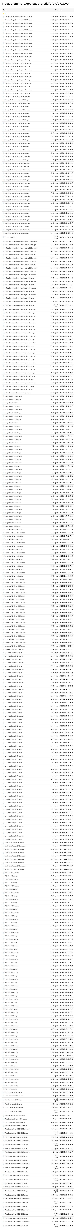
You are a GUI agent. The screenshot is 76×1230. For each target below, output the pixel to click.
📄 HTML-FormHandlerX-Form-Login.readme (18, 389)
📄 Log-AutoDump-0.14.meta (12, 742)
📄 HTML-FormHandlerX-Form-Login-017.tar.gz (18, 386)
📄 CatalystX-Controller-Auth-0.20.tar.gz (16, 220)
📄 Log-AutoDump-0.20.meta (12, 802)
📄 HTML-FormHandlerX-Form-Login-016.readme (19, 376)
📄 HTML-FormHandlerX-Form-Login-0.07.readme (19, 316)
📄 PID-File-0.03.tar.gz (10, 889)
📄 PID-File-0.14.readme (11, 959)
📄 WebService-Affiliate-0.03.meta (14, 1115)
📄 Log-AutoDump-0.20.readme (13, 806)
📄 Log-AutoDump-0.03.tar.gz (12, 666)
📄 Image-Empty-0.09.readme (12, 449)
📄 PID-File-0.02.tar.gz (10, 882)
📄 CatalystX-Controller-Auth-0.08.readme (16, 143)
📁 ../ (4, 13)
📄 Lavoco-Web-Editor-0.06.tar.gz (14, 636)
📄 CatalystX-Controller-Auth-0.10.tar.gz (16, 160)
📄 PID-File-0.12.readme (11, 946)
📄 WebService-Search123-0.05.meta (15, 1172)
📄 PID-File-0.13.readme (11, 952)
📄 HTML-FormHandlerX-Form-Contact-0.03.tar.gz (19, 261)
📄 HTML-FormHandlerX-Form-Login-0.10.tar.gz (18, 339)
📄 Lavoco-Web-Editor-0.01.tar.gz (14, 586)
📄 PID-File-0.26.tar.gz (10, 1036)
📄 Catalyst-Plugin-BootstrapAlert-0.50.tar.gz (17, 53)
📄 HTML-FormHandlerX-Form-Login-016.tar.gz (18, 379)
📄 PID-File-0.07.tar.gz (10, 916)
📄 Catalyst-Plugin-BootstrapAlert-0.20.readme (18, 20)
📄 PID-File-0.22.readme (11, 1006)
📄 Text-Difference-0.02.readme (13, 1107)
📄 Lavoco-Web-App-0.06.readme (14, 573)
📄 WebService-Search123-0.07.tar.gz (15, 1202)
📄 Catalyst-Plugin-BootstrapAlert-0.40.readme (18, 40)
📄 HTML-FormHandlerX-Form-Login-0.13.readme (19, 356)
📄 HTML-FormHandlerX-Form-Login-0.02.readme (19, 281)
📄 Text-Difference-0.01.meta (12, 1092)
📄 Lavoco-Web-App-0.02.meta (13, 539)
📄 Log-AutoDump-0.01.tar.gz (12, 653)
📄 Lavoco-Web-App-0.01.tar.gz (13, 536)
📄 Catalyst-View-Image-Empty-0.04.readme (17, 76)
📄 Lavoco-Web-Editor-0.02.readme (14, 593)
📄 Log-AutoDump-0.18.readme (13, 786)
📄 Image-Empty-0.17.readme (12, 503)
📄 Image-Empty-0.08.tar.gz (12, 446)
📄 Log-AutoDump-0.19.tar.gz (12, 799)
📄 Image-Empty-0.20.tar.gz (12, 526)
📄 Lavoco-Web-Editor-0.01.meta (13, 579)
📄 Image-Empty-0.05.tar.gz (12, 426)
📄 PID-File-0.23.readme (11, 1012)
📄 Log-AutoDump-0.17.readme (13, 776)
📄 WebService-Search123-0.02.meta (15, 1137)
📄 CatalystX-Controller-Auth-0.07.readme (16, 136)
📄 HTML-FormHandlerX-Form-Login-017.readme (19, 383)
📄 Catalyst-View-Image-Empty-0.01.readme (17, 56)
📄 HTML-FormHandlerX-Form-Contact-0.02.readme (20, 248)
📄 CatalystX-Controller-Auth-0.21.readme (16, 223)
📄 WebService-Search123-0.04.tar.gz (15, 1168)
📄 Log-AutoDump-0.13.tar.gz (12, 739)
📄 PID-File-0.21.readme (11, 999)
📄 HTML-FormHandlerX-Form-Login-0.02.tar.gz (18, 284)
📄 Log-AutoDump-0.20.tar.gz (12, 809)
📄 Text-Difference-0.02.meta (12, 1104)
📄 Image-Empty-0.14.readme (12, 483)
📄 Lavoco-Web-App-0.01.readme (14, 533)
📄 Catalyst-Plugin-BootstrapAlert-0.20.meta (17, 16)
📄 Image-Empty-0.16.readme (12, 496)
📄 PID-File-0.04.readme (11, 892)
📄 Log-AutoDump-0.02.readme (13, 656)
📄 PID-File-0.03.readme (11, 886)
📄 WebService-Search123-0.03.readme (16, 1152)
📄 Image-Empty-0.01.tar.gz (12, 399)
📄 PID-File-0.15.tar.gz (10, 969)
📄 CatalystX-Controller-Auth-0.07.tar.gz (16, 140)
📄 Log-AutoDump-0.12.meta (12, 723)
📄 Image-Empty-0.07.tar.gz (12, 439)
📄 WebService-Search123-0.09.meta (15, 1218)
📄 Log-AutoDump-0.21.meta (12, 812)
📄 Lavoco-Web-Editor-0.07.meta (13, 639)
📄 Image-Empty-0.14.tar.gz (12, 486)
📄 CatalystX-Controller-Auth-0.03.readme (16, 110)
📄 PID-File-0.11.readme (11, 939)
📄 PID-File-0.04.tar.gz (10, 896)
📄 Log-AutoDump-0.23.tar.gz (12, 839)
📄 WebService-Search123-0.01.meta (15, 1125)
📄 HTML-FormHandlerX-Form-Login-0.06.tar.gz (18, 313)
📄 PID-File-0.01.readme (11, 872)
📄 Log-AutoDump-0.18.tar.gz (12, 789)
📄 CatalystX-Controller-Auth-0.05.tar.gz (16, 126)
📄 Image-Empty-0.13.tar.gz (12, 479)
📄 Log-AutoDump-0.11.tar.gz (12, 719)
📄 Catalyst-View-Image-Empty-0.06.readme (17, 90)
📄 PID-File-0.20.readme (11, 992)
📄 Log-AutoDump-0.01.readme (13, 649)
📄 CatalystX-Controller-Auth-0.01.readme (16, 96)
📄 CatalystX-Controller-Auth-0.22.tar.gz (16, 233)
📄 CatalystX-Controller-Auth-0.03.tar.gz (16, 113)
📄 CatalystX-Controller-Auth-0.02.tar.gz (16, 106)
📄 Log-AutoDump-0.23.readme (13, 836)
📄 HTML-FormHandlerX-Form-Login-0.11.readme (19, 343)
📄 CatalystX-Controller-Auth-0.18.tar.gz (16, 206)
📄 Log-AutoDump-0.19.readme (13, 796)
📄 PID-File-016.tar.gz (10, 1089)
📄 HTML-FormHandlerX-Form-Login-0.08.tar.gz (18, 326)
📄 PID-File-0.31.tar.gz (10, 1072)
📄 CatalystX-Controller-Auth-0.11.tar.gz (16, 166)
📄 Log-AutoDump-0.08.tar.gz (12, 699)
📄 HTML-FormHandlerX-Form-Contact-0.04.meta (19, 265)
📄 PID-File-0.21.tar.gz (10, 1002)
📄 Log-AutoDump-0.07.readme (13, 689)
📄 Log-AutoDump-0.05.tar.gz (12, 679)
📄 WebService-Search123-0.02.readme (16, 1140)
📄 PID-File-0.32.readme (11, 1079)
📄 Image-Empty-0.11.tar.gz (12, 466)
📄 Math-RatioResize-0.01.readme (14, 846)
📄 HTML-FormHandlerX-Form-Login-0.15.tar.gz (18, 373)
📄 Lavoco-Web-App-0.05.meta (13, 559)
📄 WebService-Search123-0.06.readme (16, 1187)
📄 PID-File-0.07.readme (11, 912)
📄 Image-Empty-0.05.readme (12, 423)
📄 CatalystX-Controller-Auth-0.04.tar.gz (16, 120)
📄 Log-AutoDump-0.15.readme (13, 756)
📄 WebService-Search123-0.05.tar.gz (15, 1179)
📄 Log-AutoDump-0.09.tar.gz (12, 709)
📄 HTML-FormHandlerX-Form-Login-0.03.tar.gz (18, 291)
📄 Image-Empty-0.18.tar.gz (12, 513)
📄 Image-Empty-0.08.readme (12, 443)
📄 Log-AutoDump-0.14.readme (13, 746)
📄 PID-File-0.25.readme (11, 1026)
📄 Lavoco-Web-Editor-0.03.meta (13, 599)
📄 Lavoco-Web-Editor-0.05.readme (14, 623)
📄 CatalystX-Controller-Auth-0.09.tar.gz (16, 153)
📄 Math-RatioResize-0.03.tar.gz (13, 869)
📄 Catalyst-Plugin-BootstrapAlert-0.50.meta (17, 46)
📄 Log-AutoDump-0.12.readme (13, 726)
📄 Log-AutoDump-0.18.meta (12, 782)
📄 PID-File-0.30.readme (11, 1059)
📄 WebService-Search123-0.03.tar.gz (15, 1156)
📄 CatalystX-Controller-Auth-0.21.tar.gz (16, 226)
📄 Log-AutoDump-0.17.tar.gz (12, 779)
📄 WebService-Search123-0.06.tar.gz (15, 1191)
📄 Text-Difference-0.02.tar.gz (12, 1111)
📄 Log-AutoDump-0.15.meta (12, 752)
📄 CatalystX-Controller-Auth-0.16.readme (16, 190)
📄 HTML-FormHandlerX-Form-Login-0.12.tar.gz (18, 353)
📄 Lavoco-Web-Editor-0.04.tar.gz (14, 616)
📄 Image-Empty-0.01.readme (12, 396)
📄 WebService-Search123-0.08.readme (16, 1210)
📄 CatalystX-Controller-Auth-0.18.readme (16, 203)
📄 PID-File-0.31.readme (11, 1069)
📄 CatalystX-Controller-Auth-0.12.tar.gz (16, 173)
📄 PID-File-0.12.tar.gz (10, 949)
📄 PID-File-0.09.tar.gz (10, 929)
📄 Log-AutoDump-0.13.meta (12, 733)
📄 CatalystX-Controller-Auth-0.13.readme (16, 176)
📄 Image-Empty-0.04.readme (12, 416)
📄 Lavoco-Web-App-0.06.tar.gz (13, 576)
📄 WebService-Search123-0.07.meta (15, 1195)
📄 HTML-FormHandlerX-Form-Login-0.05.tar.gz (18, 305)
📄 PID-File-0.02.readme (11, 879)
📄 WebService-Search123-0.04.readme (16, 1163)
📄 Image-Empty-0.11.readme (12, 463)
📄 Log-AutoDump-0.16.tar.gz (12, 769)
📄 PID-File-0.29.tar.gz (10, 1056)
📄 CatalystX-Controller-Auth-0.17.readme (16, 196)
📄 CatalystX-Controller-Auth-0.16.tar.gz (16, 193)
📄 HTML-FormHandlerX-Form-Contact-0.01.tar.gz (19, 245)
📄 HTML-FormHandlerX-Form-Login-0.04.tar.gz (18, 298)
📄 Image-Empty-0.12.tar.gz (12, 473)
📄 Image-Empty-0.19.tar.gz (12, 519)
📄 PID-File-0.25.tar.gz (10, 1029)
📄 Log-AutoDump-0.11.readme (13, 716)
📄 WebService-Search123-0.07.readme (16, 1198)
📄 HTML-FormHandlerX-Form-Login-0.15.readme (19, 369)
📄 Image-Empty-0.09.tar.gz (12, 453)
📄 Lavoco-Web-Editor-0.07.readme (14, 643)
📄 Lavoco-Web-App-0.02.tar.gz (13, 546)
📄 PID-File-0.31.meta (10, 1066)
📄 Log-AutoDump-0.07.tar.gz (12, 693)
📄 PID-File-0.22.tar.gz (10, 1009)
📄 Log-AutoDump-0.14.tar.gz (12, 749)
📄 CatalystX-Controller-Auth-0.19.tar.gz (16, 213)
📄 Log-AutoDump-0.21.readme (13, 816)
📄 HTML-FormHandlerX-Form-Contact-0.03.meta (19, 255)
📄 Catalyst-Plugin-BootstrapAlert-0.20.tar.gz (17, 23)
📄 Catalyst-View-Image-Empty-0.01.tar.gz (16, 60)
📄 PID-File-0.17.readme (11, 972)
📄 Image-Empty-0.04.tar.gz (12, 419)
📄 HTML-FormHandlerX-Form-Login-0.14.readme (19, 363)
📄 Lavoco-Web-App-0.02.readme (14, 543)
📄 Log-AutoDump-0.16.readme (13, 766)
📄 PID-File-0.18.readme (11, 979)
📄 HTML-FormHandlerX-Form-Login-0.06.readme (19, 309)
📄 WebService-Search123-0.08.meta (15, 1206)
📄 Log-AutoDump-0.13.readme (13, 736)
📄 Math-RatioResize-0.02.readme (14, 856)
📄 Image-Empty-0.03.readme (12, 409)
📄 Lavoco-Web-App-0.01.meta (13, 529)
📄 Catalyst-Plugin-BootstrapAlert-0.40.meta (17, 36)
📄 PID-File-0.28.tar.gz (10, 1049)
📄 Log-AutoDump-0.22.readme (13, 826)
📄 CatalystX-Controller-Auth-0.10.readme (16, 156)
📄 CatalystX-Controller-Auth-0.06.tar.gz (16, 133)
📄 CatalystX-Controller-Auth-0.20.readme (16, 216)
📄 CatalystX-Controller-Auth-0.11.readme (16, 163)
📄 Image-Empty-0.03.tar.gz (12, 413)
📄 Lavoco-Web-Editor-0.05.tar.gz (14, 626)
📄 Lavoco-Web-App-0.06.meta (13, 569)
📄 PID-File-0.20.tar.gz (10, 996)
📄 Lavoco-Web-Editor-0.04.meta (13, 609)
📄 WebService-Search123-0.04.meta (15, 1160)
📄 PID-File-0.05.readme (11, 899)
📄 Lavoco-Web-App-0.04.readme (14, 553)
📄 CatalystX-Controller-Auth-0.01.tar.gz (16, 100)
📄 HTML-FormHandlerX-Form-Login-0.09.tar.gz (18, 333)
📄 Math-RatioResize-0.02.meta (13, 852)
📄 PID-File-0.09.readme (11, 926)
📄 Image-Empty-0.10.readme (12, 456)
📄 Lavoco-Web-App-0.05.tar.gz (13, 566)
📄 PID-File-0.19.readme (11, 986)
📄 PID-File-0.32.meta (10, 1076)
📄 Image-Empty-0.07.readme (12, 436)
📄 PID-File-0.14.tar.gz (10, 962)
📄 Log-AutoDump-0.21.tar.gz (12, 819)
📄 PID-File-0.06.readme (11, 906)
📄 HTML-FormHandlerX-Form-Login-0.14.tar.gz (18, 366)
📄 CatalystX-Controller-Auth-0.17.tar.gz (16, 200)
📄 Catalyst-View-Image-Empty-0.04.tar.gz (16, 80)
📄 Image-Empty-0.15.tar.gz (12, 493)
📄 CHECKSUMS (9, 237)
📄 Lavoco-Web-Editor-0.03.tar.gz (14, 606)
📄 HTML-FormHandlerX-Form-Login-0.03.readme (19, 288)
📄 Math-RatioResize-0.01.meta (13, 842)
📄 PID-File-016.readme (11, 1086)
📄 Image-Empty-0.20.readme (12, 523)
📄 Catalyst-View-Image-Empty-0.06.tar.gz (16, 93)
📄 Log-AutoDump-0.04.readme (13, 669)
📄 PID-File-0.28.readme (11, 1046)
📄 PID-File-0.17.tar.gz (10, 976)
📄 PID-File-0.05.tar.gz (10, 902)
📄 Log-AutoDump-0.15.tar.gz (12, 759)
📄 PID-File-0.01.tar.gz (10, 876)
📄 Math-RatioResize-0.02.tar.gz (13, 859)
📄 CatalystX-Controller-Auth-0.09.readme (16, 150)
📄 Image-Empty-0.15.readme (12, 489)
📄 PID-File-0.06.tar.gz (10, 909)
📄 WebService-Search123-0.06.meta (15, 1183)
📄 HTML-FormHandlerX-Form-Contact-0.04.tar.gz (19, 271)
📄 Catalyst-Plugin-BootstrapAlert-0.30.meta (17, 26)
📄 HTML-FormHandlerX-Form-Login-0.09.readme (19, 329)
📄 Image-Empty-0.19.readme (12, 516)
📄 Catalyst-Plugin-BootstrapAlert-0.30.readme (18, 30)
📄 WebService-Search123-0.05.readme (16, 1175)
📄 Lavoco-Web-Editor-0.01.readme (14, 583)
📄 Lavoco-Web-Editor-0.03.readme (14, 603)
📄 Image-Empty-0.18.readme (12, 509)
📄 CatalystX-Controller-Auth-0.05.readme (16, 123)
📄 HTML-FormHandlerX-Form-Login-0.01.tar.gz (18, 278)
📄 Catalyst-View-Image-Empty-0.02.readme (17, 63)
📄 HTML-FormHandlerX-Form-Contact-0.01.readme (20, 241)
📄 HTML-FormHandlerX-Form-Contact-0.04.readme (20, 268)
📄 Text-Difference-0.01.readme (13, 1096)
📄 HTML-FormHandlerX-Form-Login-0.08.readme (19, 323)
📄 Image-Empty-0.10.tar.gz (12, 459)
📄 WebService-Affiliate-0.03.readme (15, 1119)
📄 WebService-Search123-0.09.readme (16, 1221)
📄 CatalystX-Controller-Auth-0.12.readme (16, 170)
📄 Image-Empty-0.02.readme (12, 403)
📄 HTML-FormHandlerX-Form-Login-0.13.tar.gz (18, 359)
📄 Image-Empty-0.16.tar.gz (12, 499)
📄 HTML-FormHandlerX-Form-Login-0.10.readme (19, 336)
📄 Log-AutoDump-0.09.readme (13, 706)
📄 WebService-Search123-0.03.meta (15, 1149)
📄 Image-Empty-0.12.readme (12, 469)
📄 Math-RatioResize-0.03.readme (14, 866)
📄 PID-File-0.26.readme (11, 1032)
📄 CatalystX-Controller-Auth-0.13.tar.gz (16, 180)
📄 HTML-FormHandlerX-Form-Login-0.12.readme (19, 349)
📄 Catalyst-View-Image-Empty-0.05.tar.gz (16, 86)
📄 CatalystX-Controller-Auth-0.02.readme (16, 103)
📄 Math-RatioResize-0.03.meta (13, 862)
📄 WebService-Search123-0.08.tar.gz (15, 1214)
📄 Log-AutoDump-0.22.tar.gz (12, 829)
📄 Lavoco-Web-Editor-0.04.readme (14, 613)
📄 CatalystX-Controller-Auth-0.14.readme (16, 183)
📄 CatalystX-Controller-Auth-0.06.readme (16, 130)
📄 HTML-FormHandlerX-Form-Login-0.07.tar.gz (18, 319)
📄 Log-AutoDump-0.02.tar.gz (12, 659)
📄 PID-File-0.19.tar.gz (10, 989)
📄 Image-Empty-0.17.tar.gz (12, 506)
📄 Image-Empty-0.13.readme (12, 476)
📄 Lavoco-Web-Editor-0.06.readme (14, 633)
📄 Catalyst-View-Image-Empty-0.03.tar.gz (16, 73)
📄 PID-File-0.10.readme (11, 932)
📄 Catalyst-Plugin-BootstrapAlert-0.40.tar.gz (17, 43)
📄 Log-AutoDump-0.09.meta (12, 703)
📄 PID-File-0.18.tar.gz (10, 982)
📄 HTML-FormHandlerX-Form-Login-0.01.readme (19, 275)
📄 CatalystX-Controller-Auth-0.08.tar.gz (16, 146)
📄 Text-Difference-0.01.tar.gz (12, 1100)
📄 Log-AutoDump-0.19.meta (12, 792)
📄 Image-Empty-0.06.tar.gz (12, 433)
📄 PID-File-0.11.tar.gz (10, 942)
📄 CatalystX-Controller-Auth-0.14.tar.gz (16, 186)
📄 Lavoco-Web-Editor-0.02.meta (13, 589)
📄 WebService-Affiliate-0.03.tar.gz (14, 1122)
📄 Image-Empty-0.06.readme (12, 429)
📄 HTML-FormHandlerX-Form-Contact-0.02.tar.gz (19, 251)
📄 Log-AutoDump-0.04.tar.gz (12, 673)
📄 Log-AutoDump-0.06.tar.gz (12, 686)
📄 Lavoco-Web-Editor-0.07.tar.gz (14, 646)
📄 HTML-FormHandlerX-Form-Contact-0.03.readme (20, 258)
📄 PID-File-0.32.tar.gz (10, 1082)
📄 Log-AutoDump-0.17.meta (12, 772)
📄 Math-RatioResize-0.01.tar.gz (13, 849)
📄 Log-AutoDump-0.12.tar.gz (12, 729)
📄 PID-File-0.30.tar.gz (10, 1062)
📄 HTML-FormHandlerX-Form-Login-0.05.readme (19, 301)
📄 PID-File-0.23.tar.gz (10, 1016)
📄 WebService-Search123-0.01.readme (16, 1129)
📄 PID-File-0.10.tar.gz (10, 936)
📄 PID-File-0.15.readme (11, 966)
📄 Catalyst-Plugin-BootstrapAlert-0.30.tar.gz (17, 33)
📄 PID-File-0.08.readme (11, 919)
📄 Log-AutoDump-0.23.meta (12, 832)
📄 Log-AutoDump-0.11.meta (12, 713)
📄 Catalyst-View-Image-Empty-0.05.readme (17, 83)
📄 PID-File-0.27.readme (11, 1039)
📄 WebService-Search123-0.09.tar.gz (15, 1225)
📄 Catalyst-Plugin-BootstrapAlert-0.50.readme (18, 50)
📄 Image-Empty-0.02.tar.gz (12, 406)
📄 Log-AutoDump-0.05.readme (13, 676)
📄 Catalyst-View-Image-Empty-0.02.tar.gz (16, 66)
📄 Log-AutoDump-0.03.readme (13, 663)
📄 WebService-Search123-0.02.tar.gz (15, 1144)
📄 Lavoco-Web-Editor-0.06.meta (13, 629)
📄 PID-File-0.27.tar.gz (10, 1042)
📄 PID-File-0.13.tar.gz (10, 956)
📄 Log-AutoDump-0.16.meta (12, 762)
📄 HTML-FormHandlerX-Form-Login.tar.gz (17, 393)
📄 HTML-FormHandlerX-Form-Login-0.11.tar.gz (18, 346)
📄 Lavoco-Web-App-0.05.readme (14, 563)
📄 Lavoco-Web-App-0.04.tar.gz (13, 556)
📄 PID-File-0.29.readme (11, 1052)
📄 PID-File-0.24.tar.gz (10, 1022)
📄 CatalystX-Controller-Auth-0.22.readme (16, 230)
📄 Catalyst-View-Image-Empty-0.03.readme (17, 70)
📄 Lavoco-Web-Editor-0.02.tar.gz (14, 596)
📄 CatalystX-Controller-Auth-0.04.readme (16, 116)
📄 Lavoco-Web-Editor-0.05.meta (13, 619)
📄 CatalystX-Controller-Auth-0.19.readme (16, 210)
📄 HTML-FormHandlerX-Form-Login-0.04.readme (19, 294)
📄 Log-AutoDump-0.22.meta (12, 822)
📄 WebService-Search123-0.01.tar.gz (15, 1133)
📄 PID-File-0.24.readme (11, 1019)
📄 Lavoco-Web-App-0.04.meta (13, 549)
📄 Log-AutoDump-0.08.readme (13, 696)
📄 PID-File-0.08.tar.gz (10, 922)
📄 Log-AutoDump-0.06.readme (13, 683)
